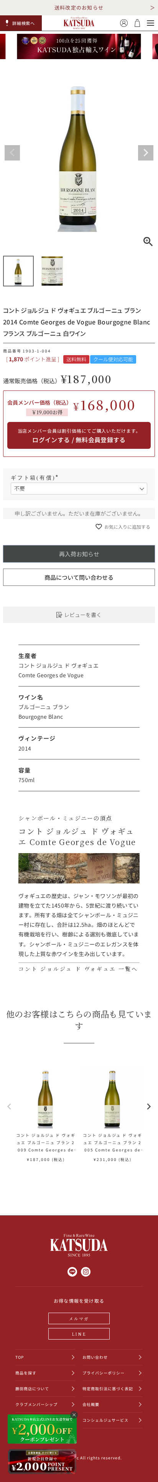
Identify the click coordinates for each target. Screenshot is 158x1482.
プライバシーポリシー (103, 1373)
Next (145, 152)
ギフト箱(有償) (36, 478)
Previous (12, 152)
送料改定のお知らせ (79, 7)
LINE (79, 1334)
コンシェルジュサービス (105, 1420)
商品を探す (25, 1373)
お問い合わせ (95, 1357)
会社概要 (90, 1404)
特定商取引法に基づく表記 (107, 1388)
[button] (21, 23)
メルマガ (79, 1318)
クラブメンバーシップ (36, 1404)
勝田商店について (32, 1388)
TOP (19, 1357)
